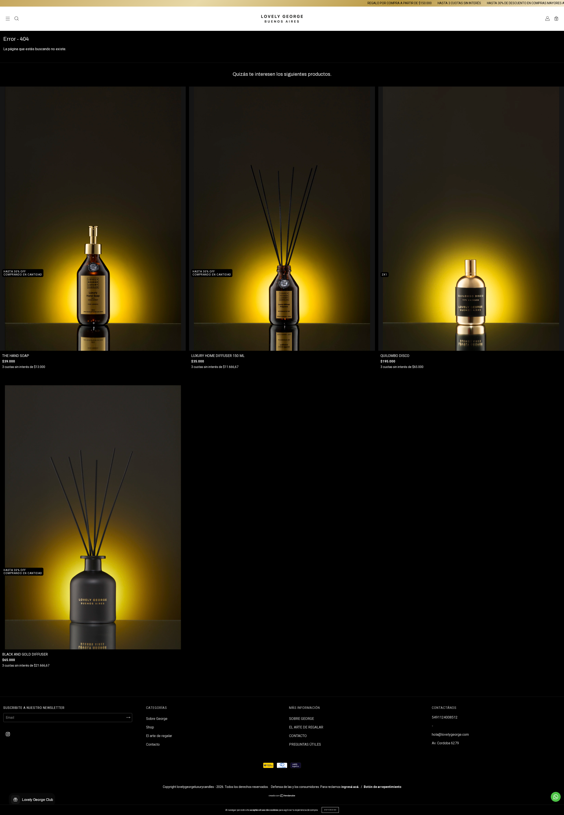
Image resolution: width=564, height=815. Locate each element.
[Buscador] (16, 19)
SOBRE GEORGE (301, 719)
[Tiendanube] (282, 796)
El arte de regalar (159, 736)
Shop (150, 727)
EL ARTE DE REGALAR (306, 727)
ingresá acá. (350, 787)
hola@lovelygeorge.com (450, 734)
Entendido (330, 810)
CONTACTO (298, 736)
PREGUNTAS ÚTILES (305, 744)
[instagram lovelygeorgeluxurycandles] (7, 734)
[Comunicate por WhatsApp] (556, 797)
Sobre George (156, 719)
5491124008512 (445, 717)
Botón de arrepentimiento (382, 787)
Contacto (153, 744)
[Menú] (8, 19)
